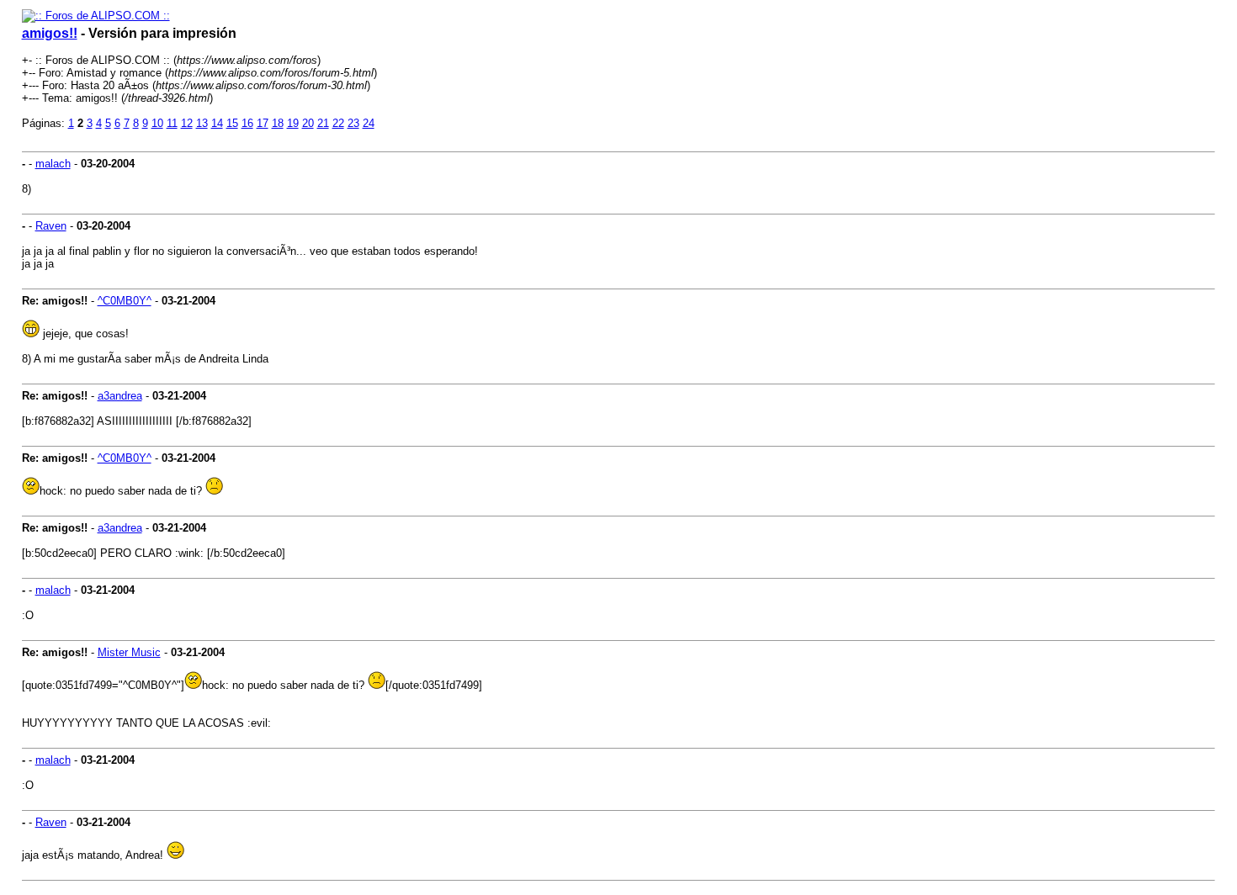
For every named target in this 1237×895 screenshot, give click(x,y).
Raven (50, 226)
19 (293, 123)
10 (157, 123)
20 (308, 123)
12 (187, 123)
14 (217, 123)
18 (278, 123)
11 (172, 123)
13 (202, 123)
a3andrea (120, 395)
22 (338, 123)
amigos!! (49, 33)
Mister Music (129, 652)
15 (232, 123)
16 (247, 123)
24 (368, 123)
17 (262, 123)
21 (323, 123)
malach (53, 163)
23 (353, 123)
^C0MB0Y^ (124, 300)
